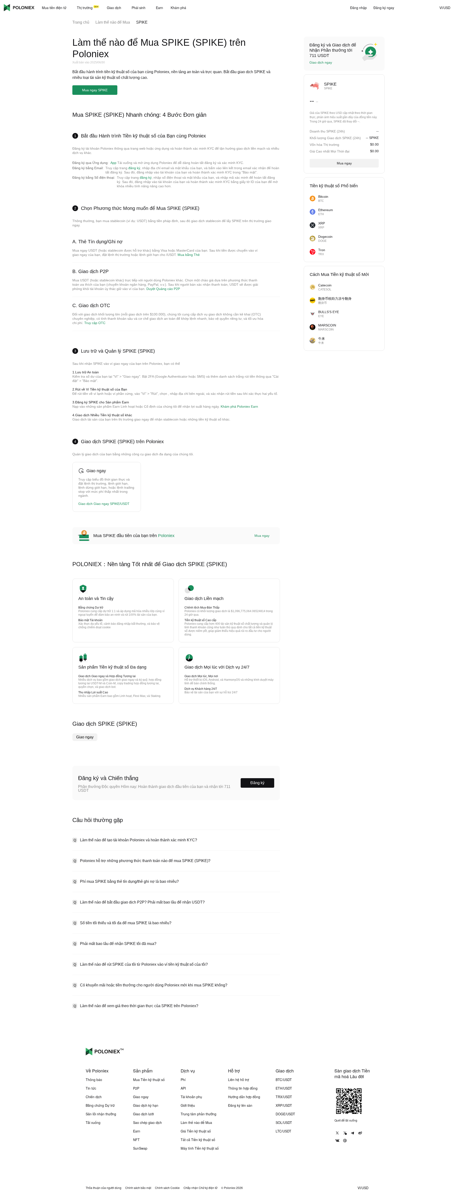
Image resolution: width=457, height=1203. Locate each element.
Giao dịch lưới (143, 1114)
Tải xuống (93, 1122)
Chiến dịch (94, 1096)
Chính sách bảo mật (138, 1187)
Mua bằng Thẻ (189, 255)
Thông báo (94, 1079)
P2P (136, 1088)
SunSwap (140, 1148)
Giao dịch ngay (320, 62)
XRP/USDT (284, 1105)
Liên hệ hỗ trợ (238, 1079)
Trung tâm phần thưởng (198, 1114)
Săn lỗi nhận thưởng (101, 1114)
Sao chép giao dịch (147, 1122)
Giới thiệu (188, 1105)
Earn (136, 1131)
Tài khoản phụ (191, 1096)
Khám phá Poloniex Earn (239, 406)
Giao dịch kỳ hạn (145, 1105)
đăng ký (134, 168)
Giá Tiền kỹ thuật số (196, 1131)
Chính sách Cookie (167, 1187)
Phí (183, 1079)
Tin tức (91, 1088)
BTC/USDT (284, 1079)
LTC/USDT (283, 1131)
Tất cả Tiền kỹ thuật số (198, 1139)
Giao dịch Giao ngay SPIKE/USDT (103, 504)
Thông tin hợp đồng (243, 1088)
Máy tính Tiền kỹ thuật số (200, 1148)
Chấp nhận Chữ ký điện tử (200, 1187)
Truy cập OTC (94, 323)
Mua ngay (261, 535)
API (183, 1088)
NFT (136, 1139)
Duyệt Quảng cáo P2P (163, 289)
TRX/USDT (284, 1096)
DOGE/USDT (285, 1114)
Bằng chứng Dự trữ (100, 1105)
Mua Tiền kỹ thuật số (149, 1079)
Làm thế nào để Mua (112, 22)
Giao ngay (85, 737)
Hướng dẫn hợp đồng (244, 1096)
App (113, 163)
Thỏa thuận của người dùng (103, 1187)
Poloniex (19, 7)
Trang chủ (80, 22)
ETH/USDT (284, 1088)
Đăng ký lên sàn (240, 1105)
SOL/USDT (284, 1122)
